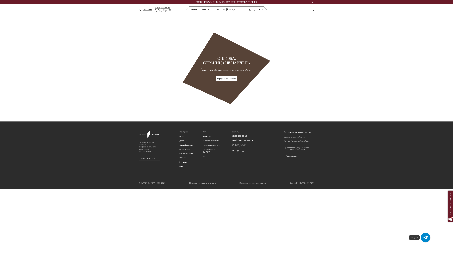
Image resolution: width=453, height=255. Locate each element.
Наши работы (184, 149)
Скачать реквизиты (149, 158)
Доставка (183, 141)
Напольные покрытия (211, 145)
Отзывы (182, 158)
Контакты (183, 162)
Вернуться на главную (226, 78)
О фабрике (204, 10)
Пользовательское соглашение (252, 183)
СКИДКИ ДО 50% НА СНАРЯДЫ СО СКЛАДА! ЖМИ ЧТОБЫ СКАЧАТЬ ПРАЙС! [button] (226, 2)
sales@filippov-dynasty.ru (242, 140)
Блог (181, 166)
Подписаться (291, 156)
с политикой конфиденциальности (298, 149)
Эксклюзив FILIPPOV (211, 141)
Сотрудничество (186, 153)
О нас (181, 136)
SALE (205, 156)
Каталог (193, 10)
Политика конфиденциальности (202, 183)
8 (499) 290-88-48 (162, 7)
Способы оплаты (186, 145)
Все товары (207, 136)
